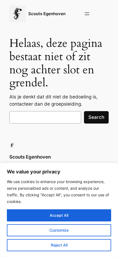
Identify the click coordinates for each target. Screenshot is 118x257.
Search (96, 117)
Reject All (59, 245)
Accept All (59, 215)
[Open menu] (87, 13)
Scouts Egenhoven (47, 13)
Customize (59, 230)
